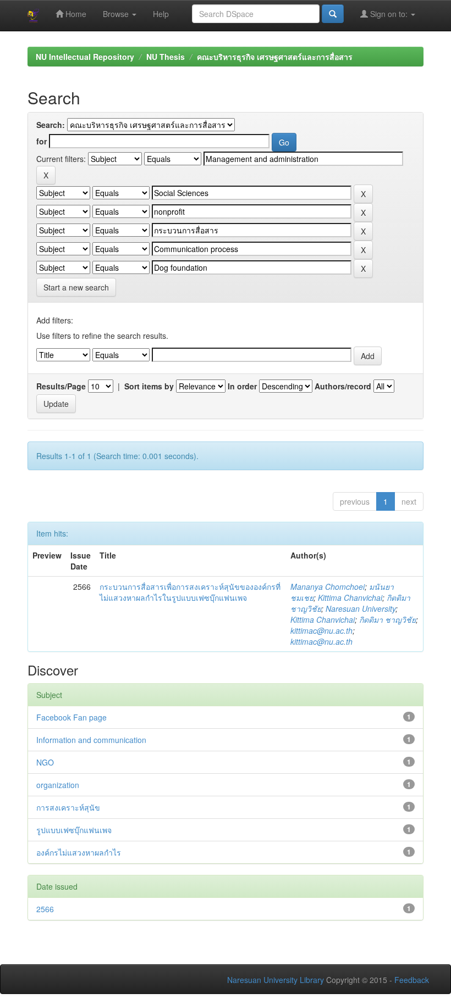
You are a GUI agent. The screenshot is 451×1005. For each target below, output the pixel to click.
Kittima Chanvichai (350, 597)
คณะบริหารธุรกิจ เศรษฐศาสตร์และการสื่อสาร (275, 56)
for (41, 141)
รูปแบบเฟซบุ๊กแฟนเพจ (74, 829)
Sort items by (149, 386)
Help (161, 13)
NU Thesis (165, 56)
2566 (45, 908)
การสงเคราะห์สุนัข (68, 807)
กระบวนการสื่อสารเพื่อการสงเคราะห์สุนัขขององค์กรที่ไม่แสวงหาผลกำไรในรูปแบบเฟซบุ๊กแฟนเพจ (190, 592)
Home (74, 13)
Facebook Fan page (71, 717)
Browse (117, 13)
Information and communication (91, 739)
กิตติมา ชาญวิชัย (387, 619)
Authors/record (343, 386)
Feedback (411, 979)
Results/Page (61, 386)
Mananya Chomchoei (327, 586)
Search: (50, 124)
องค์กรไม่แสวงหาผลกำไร (78, 852)
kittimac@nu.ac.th (321, 630)
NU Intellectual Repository (85, 56)
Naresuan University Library (275, 979)
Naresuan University (360, 608)
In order (242, 386)
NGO (45, 762)
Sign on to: (389, 13)
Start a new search (76, 287)
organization (57, 784)
